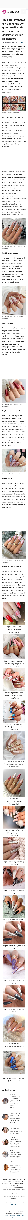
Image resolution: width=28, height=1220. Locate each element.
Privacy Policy (20, 1215)
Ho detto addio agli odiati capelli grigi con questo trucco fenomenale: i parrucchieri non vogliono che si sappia (15, 1102)
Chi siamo (5, 1215)
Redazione (12, 1215)
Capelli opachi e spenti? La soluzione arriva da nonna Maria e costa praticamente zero (15, 1143)
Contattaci (14, 1204)
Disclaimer (14, 1217)
